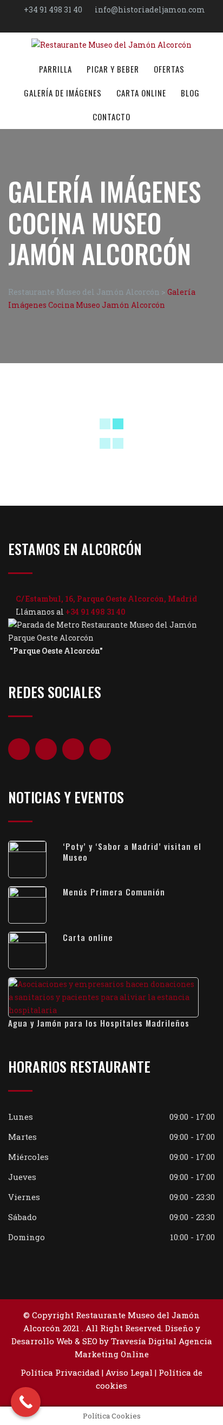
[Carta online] (35, 950)
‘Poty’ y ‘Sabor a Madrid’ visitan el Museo (132, 851)
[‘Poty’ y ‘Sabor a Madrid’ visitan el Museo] (35, 859)
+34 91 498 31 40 (53, 9)
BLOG (190, 93)
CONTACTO (111, 116)
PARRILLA (55, 69)
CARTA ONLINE (141, 93)
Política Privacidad (60, 1372)
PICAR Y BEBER (113, 69)
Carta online (88, 937)
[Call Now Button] (26, 1402)
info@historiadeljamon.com (150, 9)
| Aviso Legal (126, 1372)
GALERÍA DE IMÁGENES (63, 93)
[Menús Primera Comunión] (35, 905)
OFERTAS (169, 69)
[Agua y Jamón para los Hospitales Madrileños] (111, 997)
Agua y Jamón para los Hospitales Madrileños (98, 1023)
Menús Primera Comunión (114, 892)
